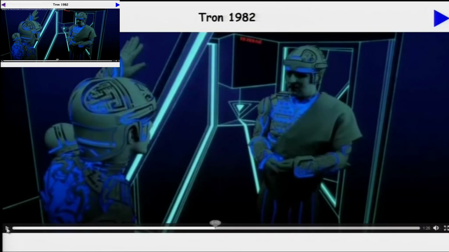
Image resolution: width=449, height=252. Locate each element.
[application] (224, 126)
